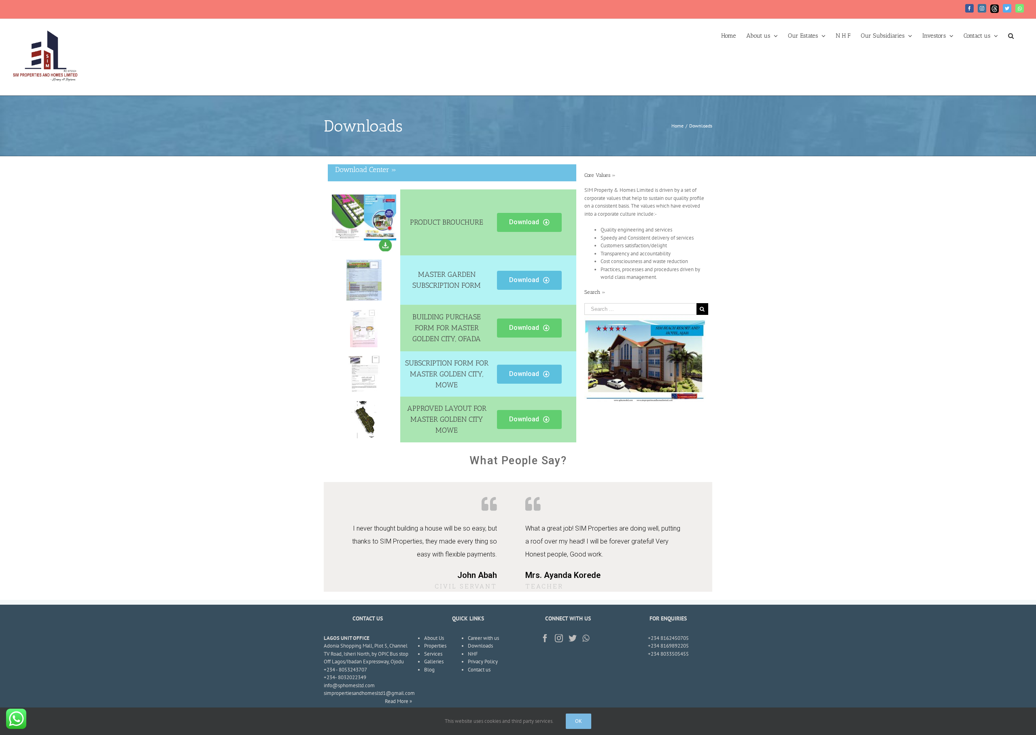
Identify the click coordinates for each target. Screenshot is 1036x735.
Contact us (479, 669)
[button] (529, 222)
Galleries (434, 661)
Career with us (483, 638)
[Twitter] (1007, 8)
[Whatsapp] (1019, 8)
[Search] (1011, 35)
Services (433, 653)
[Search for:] (640, 308)
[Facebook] (969, 8)
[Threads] (994, 8)
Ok (578, 721)
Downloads (480, 645)
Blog (429, 669)
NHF (473, 653)
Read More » (398, 701)
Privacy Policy (483, 661)
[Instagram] (982, 8)
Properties (435, 645)
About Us (434, 638)
